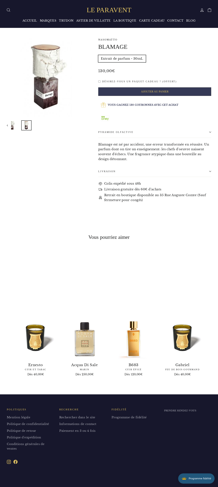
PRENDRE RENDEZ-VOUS (180, 410)
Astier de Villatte (93, 20)
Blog (191, 20)
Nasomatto (108, 39)
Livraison (107, 171)
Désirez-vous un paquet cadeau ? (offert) (139, 81)
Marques (48, 20)
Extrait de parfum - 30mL (122, 59)
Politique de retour (21, 431)
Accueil (29, 20)
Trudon (66, 20)
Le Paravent (109, 10)
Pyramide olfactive (116, 132)
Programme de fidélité (129, 417)
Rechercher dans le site (77, 417)
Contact (175, 20)
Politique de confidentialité (28, 424)
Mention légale (18, 417)
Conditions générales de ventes (25, 446)
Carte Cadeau (152, 20)
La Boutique (124, 20)
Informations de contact (77, 424)
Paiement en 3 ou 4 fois (77, 431)
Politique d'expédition (24, 437)
